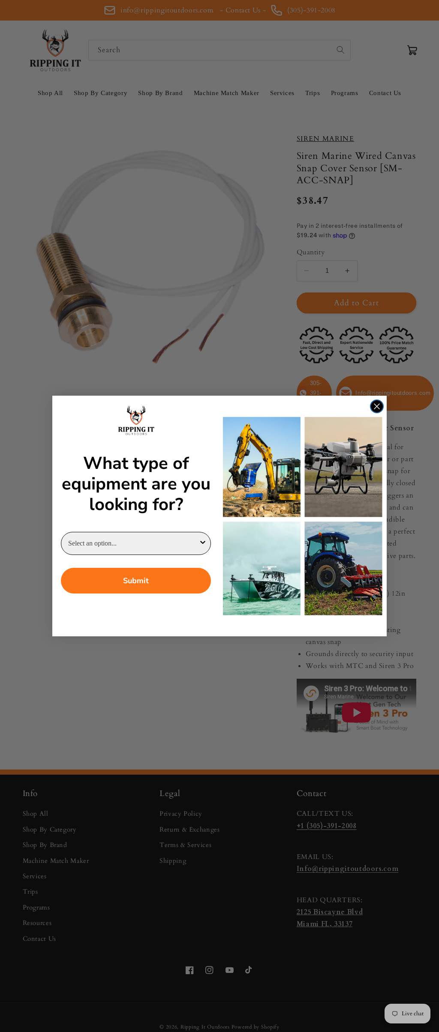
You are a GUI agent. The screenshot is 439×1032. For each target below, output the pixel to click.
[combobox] (133, 543)
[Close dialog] (376, 406)
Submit (136, 581)
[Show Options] (202, 543)
